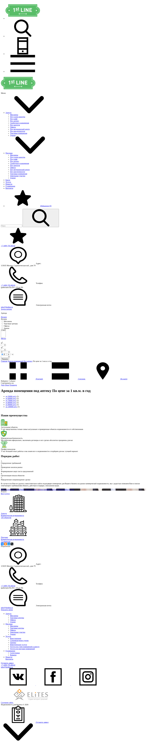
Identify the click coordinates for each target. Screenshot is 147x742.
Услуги (8, 182)
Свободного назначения (19, 123)
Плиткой (39, 379)
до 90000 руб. (11, 405)
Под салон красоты (17, 117)
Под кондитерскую (17, 131)
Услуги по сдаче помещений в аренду (25, 647)
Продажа (9, 153)
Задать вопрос (6, 309)
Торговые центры (17, 618)
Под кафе (13, 119)
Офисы (13, 127)
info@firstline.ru (7, 307)
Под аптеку (14, 121)
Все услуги (5, 494)
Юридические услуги (18, 645)
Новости (9, 184)
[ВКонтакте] (2, 544)
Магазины (14, 115)
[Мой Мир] (8, 544)
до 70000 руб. (11, 401)
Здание (13, 135)
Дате (3, 385)
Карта (8, 180)
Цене (7, 385)
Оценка (13, 643)
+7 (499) (8, 246)
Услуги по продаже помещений (22, 649)
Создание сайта (7, 703)
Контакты (9, 188)
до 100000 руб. (11, 407)
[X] (12, 544)
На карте (123, 379)
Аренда (8, 113)
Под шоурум (15, 125)
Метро (3, 338)
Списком (82, 379)
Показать (5, 359)
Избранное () (45, 206)
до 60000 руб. (11, 398)
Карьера (13, 655)
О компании (10, 186)
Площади (13, 385)
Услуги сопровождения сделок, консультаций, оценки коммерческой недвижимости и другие (37, 490)
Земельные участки (17, 176)
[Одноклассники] (5, 544)
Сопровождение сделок (19, 640)
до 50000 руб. (11, 396)
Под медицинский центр (20, 129)
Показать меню (7, 610)
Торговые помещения (18, 133)
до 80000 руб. (11, 403)
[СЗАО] (3, 330)
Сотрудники (15, 653)
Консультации (15, 638)
